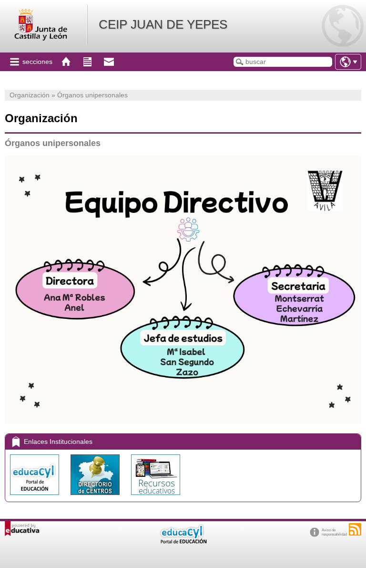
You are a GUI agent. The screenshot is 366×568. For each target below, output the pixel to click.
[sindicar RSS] (355, 529)
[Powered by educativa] (22, 528)
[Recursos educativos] (155, 497)
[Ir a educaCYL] (183, 541)
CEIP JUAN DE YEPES (163, 24)
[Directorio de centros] (96, 497)
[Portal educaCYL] (35, 497)
